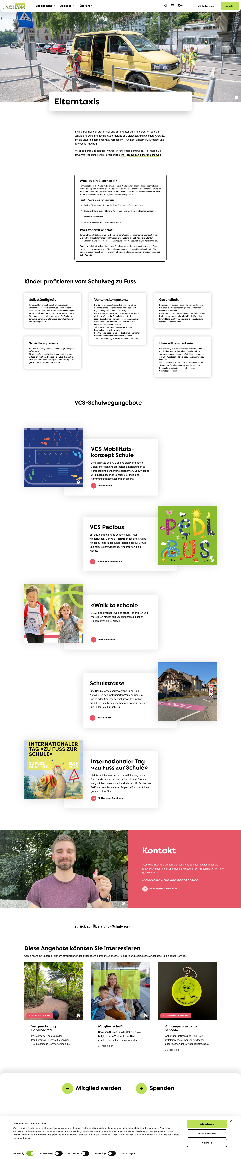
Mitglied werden (206, 6)
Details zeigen (128, 1153)
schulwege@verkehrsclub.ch (163, 888)
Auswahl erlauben (207, 1133)
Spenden (230, 6)
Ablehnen (207, 1142)
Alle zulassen (207, 1123)
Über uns (84, 6)
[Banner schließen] (231, 1121)
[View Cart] (172, 5)
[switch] (59, 1153)
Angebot (65, 6)
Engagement (44, 6)
